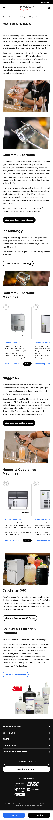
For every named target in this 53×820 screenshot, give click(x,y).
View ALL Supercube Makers (19, 220)
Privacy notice (29, 805)
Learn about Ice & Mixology (18, 263)
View (27, 364)
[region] (26, 337)
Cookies (39, 805)
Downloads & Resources (15, 751)
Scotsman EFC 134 (13, 519)
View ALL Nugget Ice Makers (19, 423)
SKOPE (6, 739)
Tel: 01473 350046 (43, 2)
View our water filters (15, 674)
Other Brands (9, 745)
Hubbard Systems (12, 726)
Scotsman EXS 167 (13, 343)
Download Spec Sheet (13, 364)
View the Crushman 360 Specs (20, 618)
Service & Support (26, 769)
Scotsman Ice (10, 733)
